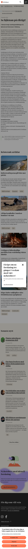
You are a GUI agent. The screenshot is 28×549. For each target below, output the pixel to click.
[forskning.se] (4, 2)
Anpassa (14, 541)
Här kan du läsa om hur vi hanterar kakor (11, 534)
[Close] (22, 265)
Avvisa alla (14, 545)
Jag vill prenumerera (8, 284)
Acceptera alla (14, 537)
